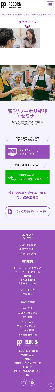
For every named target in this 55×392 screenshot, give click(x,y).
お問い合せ (27, 321)
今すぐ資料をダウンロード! (31, 211)
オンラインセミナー (27, 326)
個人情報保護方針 (27, 334)
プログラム (28, 238)
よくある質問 (27, 279)
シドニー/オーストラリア (27, 267)
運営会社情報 (27, 302)
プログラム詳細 (27, 253)
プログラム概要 (27, 244)
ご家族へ (27, 294)
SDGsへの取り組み (27, 312)
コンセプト (27, 234)
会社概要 (27, 317)
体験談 (27, 275)
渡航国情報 (27, 261)
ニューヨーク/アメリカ (27, 272)
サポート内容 (27, 289)
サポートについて (27, 283)
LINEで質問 (27, 330)
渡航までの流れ (27, 249)
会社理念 (27, 308)
